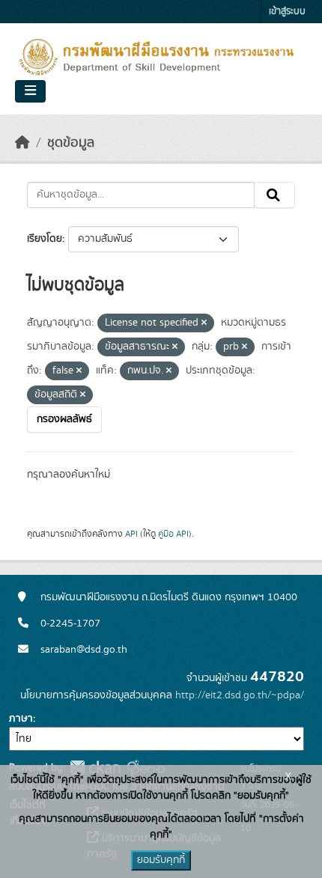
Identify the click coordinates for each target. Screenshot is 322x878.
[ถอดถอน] (204, 323)
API (131, 533)
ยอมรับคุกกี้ (161, 860)
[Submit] (274, 195)
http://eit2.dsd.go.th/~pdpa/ (239, 695)
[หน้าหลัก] (22, 143)
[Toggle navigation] (30, 91)
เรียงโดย (44, 238)
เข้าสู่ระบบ (287, 11)
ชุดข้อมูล (70, 143)
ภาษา (21, 718)
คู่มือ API (173, 533)
